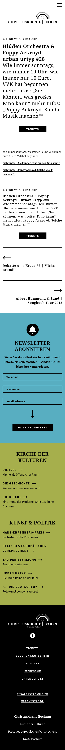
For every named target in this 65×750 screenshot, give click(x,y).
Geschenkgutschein (32, 655)
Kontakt (32, 663)
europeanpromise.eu (32, 694)
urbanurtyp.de (32, 701)
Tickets (32, 129)
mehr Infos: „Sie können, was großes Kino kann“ (31, 163)
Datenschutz (32, 678)
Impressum (32, 671)
